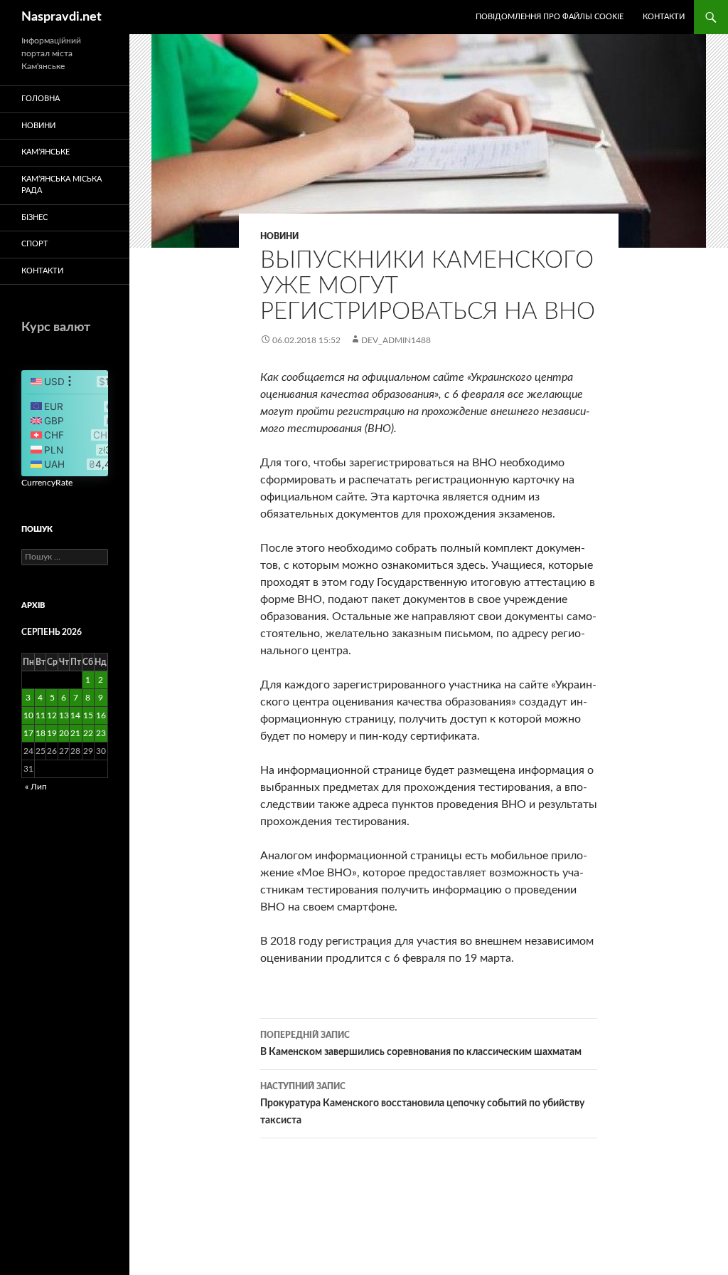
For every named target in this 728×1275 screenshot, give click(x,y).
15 (88, 715)
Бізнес (34, 217)
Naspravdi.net (61, 17)
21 (75, 733)
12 (52, 715)
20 (64, 733)
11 (41, 715)
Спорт (34, 244)
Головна (40, 99)
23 (101, 733)
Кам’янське (45, 152)
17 (28, 733)
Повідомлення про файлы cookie (549, 17)
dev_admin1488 (396, 340)
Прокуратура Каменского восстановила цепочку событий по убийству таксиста (422, 1104)
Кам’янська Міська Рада (61, 185)
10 (28, 715)
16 (101, 715)
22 (88, 733)
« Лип (36, 786)
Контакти (664, 17)
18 (41, 733)
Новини (279, 236)
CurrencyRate (47, 482)
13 (64, 715)
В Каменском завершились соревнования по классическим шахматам (421, 1044)
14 (75, 715)
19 (52, 733)
